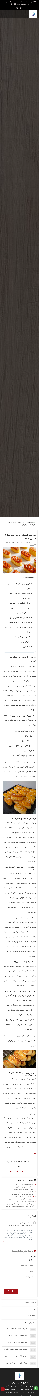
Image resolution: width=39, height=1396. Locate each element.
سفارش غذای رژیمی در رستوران (25, 1187)
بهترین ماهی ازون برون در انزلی (25, 1201)
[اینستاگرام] (17, 8)
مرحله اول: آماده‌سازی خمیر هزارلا (19, 603)
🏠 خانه (32, 522)
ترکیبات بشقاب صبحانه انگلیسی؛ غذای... (15, 1349)
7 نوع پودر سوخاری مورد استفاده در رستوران (22, 1199)
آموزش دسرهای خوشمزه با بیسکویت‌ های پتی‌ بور (20, 1206)
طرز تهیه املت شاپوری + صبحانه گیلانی (16, 1356)
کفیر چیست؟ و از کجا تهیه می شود (17, 1328)
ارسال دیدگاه (11, 1291)
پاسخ (5, 1242)
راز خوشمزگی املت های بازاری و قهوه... (16, 1363)
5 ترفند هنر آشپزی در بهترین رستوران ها (23, 1196)
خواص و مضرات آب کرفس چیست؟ (24, 1189)
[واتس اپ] (21, 8)
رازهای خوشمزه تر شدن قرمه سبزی (24, 1184)
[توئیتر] (22, 1171)
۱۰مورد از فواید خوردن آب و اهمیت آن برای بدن (21, 1204)
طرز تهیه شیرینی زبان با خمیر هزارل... (16, 1335)
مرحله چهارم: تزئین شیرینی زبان (19, 622)
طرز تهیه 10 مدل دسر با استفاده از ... (16, 1342)
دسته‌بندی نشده (31, 1315)
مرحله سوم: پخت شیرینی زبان (20, 617)
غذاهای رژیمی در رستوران (26, 1192)
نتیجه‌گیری (26, 646)
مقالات (27, 522)
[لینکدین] (11, 1171)
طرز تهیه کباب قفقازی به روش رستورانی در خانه (20, 1194)
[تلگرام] (17, 1171)
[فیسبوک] (28, 1171)
